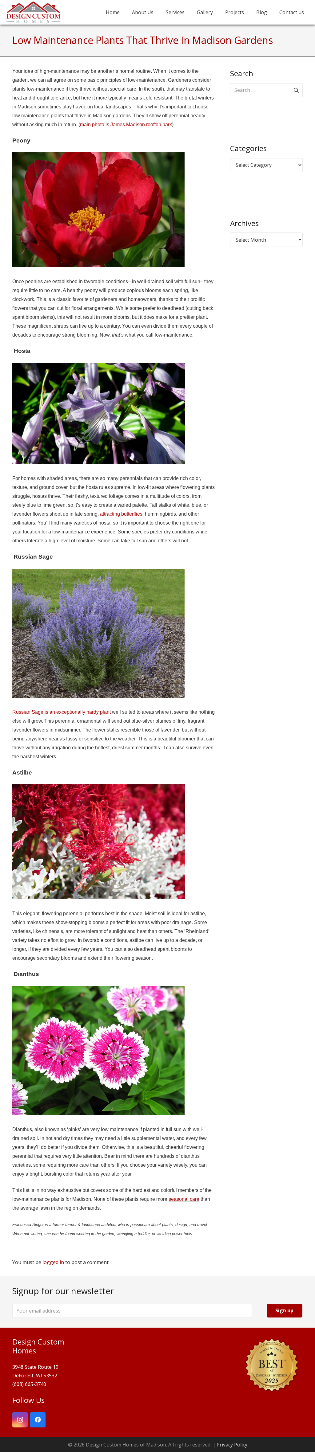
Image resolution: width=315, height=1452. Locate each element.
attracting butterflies (121, 514)
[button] (248, 12)
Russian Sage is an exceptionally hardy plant (61, 712)
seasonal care (184, 1199)
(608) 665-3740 (29, 1384)
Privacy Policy (232, 1444)
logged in (53, 1262)
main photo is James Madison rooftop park (126, 124)
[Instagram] (20, 1419)
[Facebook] (38, 1419)
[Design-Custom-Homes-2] (33, 12)
